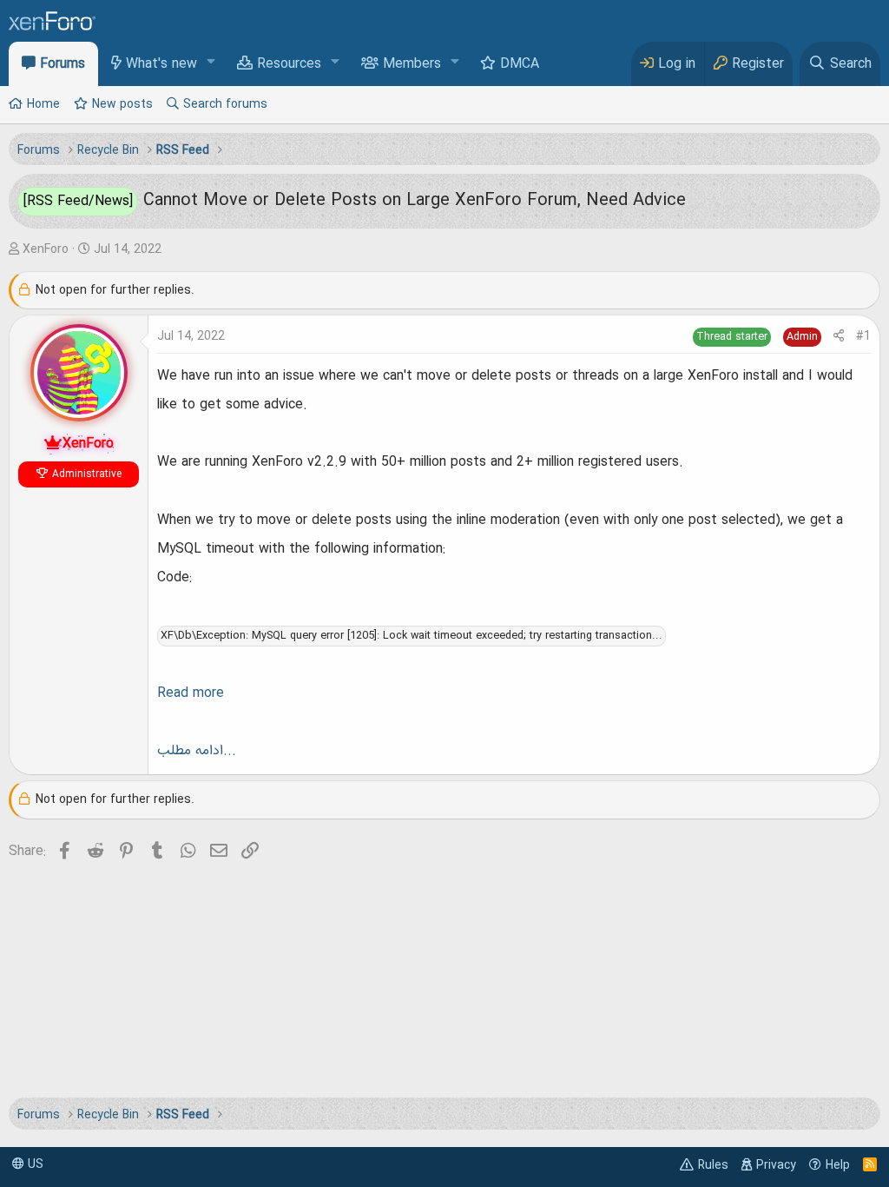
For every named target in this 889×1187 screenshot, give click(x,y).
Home (43, 104)
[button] (211, 63)
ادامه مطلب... (196, 750)
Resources (289, 64)
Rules (713, 1165)
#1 (863, 336)
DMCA (519, 64)
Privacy (776, 1165)
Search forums (225, 104)
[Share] (838, 337)
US (33, 1164)
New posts (122, 104)
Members (412, 64)
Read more (190, 693)
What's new (161, 64)
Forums (62, 64)
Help (838, 1165)
